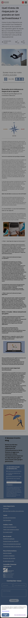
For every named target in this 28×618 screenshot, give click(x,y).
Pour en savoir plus (5, 611)
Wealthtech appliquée (8, 539)
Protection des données (9, 558)
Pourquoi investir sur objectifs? (10, 541)
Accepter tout (5, 615)
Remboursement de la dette (14, 476)
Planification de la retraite (14, 478)
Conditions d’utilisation (9, 556)
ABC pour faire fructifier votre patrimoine (13, 511)
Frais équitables (7, 520)
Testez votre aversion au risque (11, 529)
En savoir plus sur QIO (8, 561)
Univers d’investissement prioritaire (12, 544)
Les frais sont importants (9, 517)
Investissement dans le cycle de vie (12, 546)
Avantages (6, 508)
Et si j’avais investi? (7, 532)
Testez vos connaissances (9, 527)
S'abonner (9, 484)
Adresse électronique (11, 481)
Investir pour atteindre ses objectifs (14, 474)
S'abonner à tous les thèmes (14, 471)
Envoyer (14, 600)
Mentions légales (7, 553)
